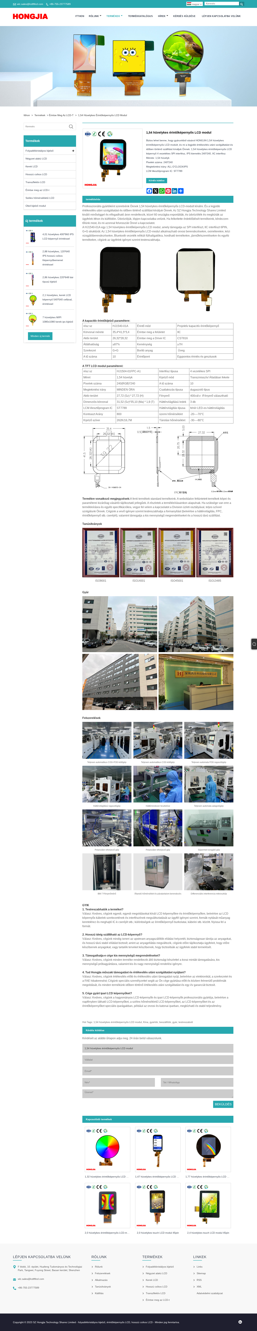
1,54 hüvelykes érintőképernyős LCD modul (102, 115)
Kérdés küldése (184, 16)
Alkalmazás (101, 1280)
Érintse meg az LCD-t (61, 115)
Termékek (113, 16)
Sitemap (201, 1273)
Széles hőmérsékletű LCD (40, 198)
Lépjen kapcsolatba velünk (221, 16)
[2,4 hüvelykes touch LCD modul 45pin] (208, 1204)
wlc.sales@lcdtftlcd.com (30, 4)
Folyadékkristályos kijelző (39, 150)
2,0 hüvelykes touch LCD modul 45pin (158, 1232)
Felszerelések (102, 1273)
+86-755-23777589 (60, 4)
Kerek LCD (32, 166)
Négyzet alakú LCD (36, 158)
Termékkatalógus (140, 16)
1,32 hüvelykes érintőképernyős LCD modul (109, 1176)
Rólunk (94, 16)
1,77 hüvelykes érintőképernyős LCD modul (209, 1176)
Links (199, 1266)
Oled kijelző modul (36, 205)
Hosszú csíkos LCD (36, 174)
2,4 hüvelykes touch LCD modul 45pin (208, 1232)
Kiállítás (99, 1293)
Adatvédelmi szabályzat (210, 1293)
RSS (199, 1280)
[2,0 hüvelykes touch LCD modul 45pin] (158, 1204)
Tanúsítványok (103, 1286)
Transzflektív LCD (35, 182)
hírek (162, 16)
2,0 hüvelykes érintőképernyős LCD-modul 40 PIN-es (109, 1232)
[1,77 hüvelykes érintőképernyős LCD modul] (208, 1148)
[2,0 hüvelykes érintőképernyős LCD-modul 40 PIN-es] (107, 1204)
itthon (79, 16)
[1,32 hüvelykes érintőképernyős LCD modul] (107, 1148)
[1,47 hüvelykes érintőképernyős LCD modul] (158, 1148)
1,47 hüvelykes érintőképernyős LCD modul (159, 1176)
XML (199, 1286)
